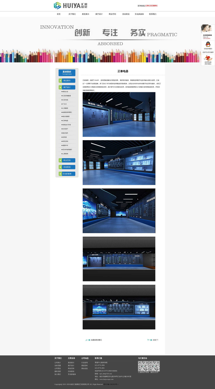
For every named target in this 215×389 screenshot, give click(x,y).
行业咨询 (84, 362)
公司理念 (58, 368)
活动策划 (71, 371)
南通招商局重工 (67, 112)
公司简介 (58, 362)
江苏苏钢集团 (66, 96)
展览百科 (84, 365)
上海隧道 (65, 108)
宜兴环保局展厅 (67, 149)
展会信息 (84, 368)
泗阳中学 (65, 145)
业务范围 (58, 365)
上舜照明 (65, 154)
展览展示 (71, 362)
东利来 (64, 137)
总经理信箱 (208, 62)
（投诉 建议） (208, 64)
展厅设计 (71, 365)
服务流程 (58, 371)
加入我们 (58, 374)
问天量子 (65, 129)
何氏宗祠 (65, 141)
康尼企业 (65, 91)
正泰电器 (65, 120)
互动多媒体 (72, 374)
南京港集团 (65, 116)
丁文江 (64, 104)
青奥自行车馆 (66, 125)
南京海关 (65, 133)
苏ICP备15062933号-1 (111, 384)
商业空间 (71, 368)
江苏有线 (65, 100)
